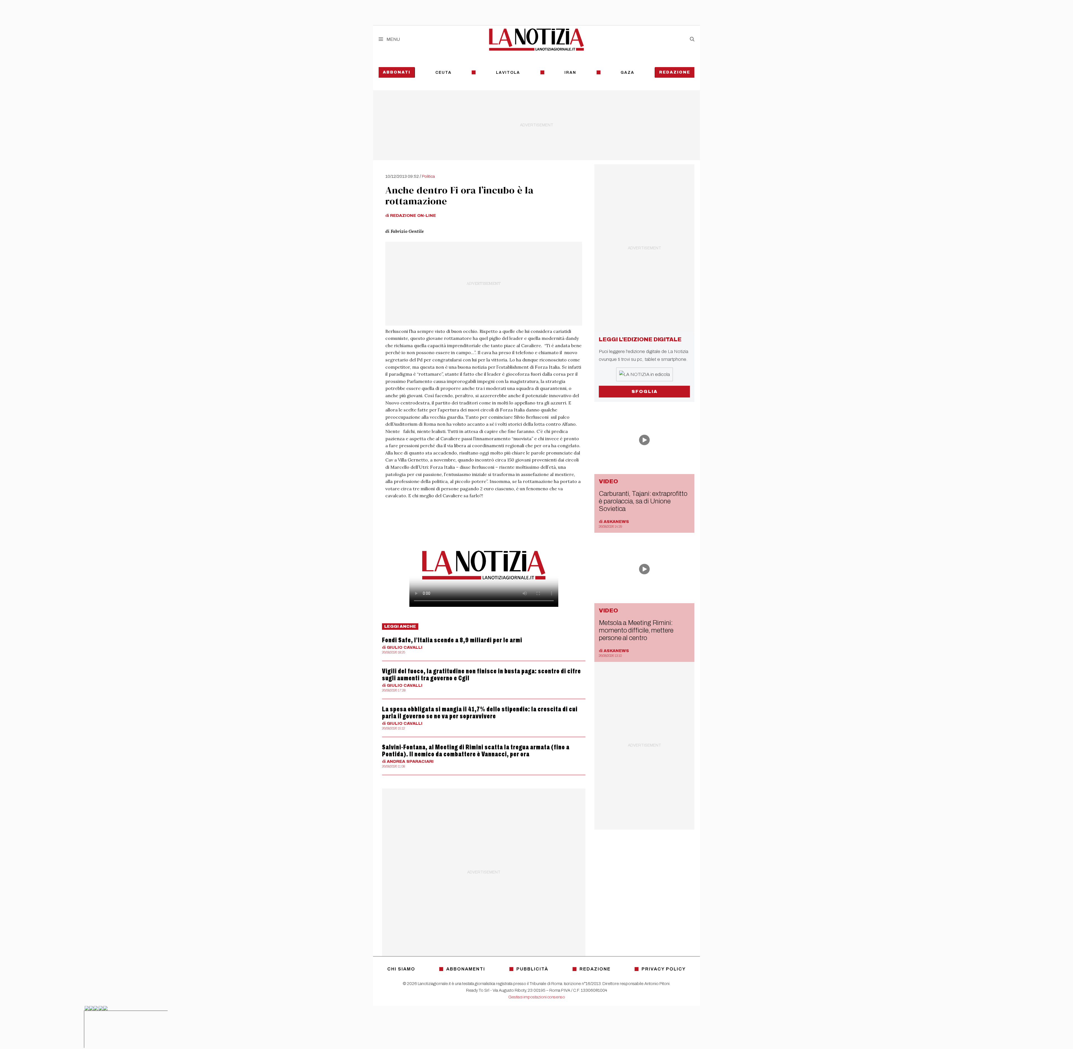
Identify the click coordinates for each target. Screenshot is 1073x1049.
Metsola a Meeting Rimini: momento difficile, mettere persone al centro (636, 630)
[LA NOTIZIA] (536, 39)
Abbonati (396, 72)
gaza (627, 72)
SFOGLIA (644, 391)
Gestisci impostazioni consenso (536, 997)
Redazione (674, 72)
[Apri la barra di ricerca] (692, 39)
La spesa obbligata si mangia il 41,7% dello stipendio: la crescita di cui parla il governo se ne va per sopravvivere (480, 712)
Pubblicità (532, 969)
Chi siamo (401, 969)
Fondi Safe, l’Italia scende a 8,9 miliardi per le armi (452, 640)
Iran (570, 72)
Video (608, 481)
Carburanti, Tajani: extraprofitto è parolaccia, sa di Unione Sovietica (643, 501)
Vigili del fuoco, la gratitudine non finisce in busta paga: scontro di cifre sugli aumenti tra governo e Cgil (481, 674)
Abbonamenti (465, 969)
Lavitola (508, 72)
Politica (428, 176)
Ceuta (443, 72)
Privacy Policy (664, 969)
